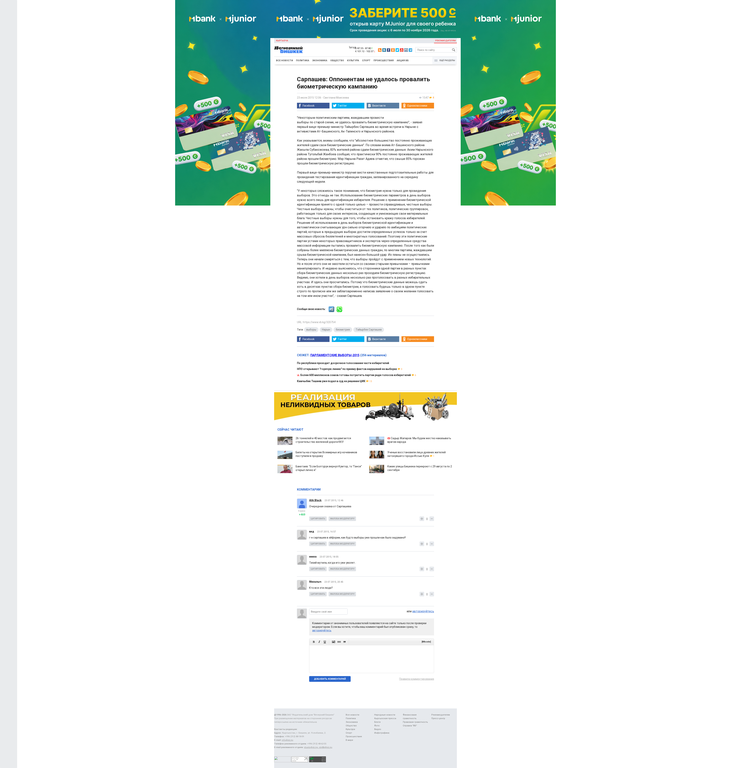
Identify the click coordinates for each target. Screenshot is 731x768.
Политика (302, 60)
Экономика (319, 60)
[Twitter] (397, 50)
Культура (353, 60)
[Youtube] (401, 50)
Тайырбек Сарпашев (369, 329)
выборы (311, 329)
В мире (349, 740)
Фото (377, 725)
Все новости (284, 60)
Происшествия (383, 60)
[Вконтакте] (384, 50)
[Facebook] (388, 50)
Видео (377, 729)
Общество (337, 60)
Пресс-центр (438, 718)
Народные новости (384, 715)
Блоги (377, 722)
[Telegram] (410, 50)
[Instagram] (406, 50)
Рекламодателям (445, 40)
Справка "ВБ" (410, 725)
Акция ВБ (403, 60)
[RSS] (379, 50)
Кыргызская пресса (385, 718)
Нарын (326, 329)
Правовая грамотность (415, 722)
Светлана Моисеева (336, 97)
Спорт (366, 60)
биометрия (343, 329)
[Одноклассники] (393, 50)
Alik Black (315, 500)
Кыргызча (282, 40)
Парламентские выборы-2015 (334, 355)
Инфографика (381, 733)
